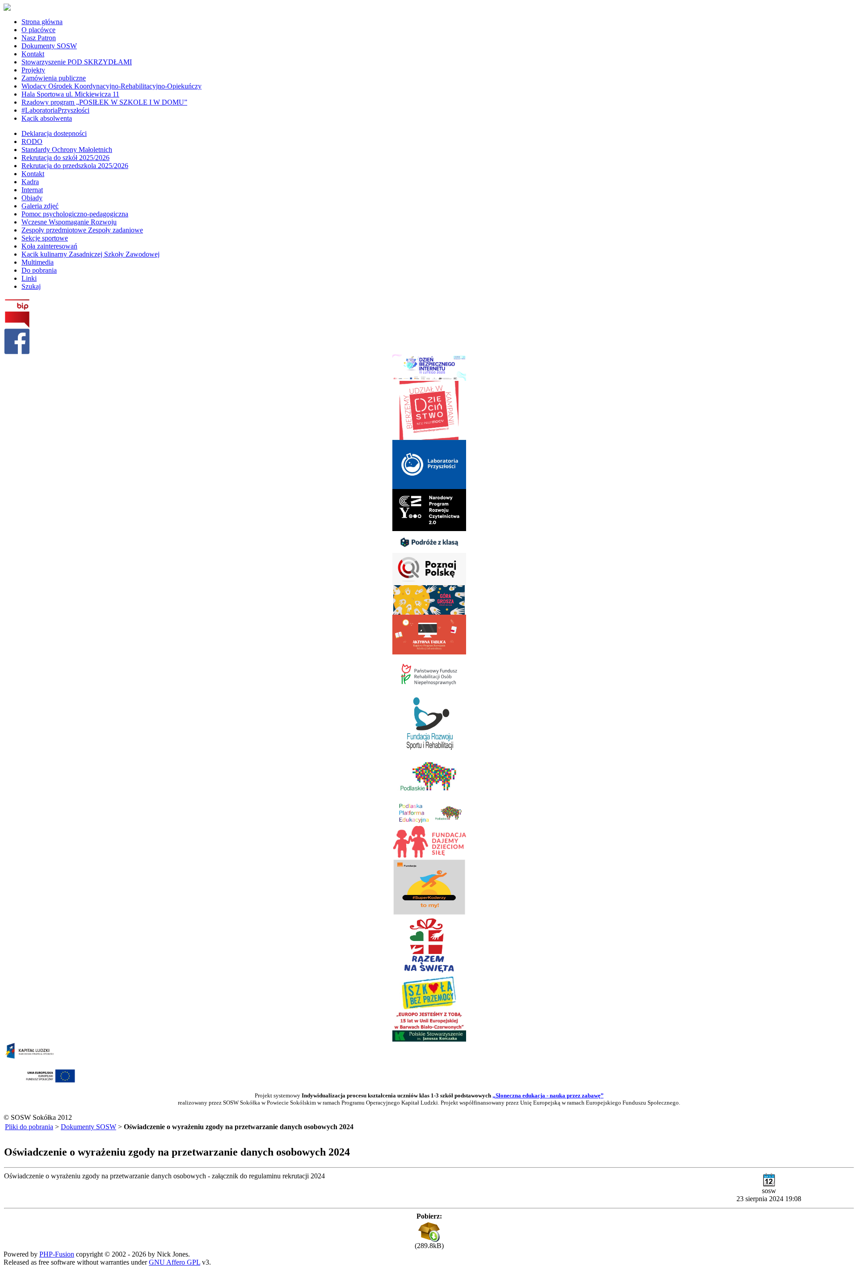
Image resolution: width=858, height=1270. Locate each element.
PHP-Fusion (56, 1254)
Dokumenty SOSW (88, 1127)
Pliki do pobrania (29, 1127)
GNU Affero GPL (174, 1262)
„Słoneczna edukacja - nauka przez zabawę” (548, 1095)
